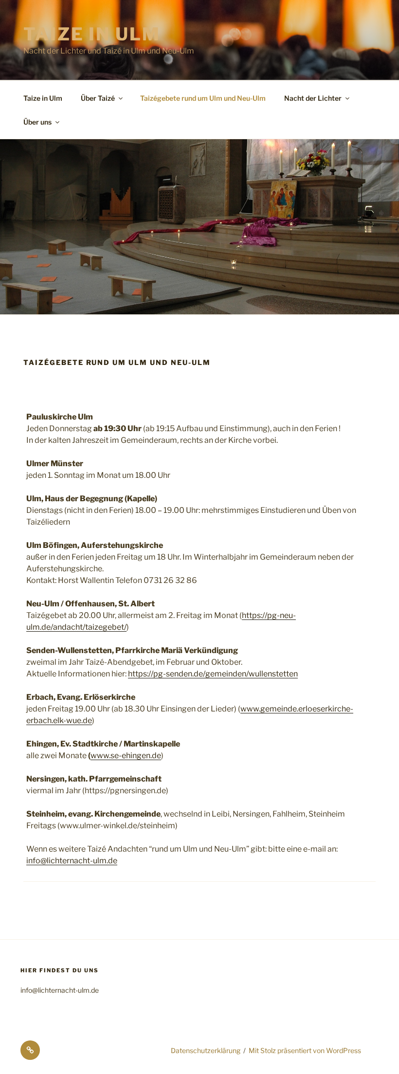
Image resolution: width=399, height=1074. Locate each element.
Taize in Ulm (92, 34)
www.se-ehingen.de (126, 755)
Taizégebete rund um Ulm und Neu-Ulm (203, 98)
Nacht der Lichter (313, 98)
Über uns (37, 122)
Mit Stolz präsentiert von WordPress (305, 1050)
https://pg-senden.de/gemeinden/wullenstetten (213, 673)
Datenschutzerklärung (205, 1050)
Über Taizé (98, 98)
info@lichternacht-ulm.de (71, 860)
